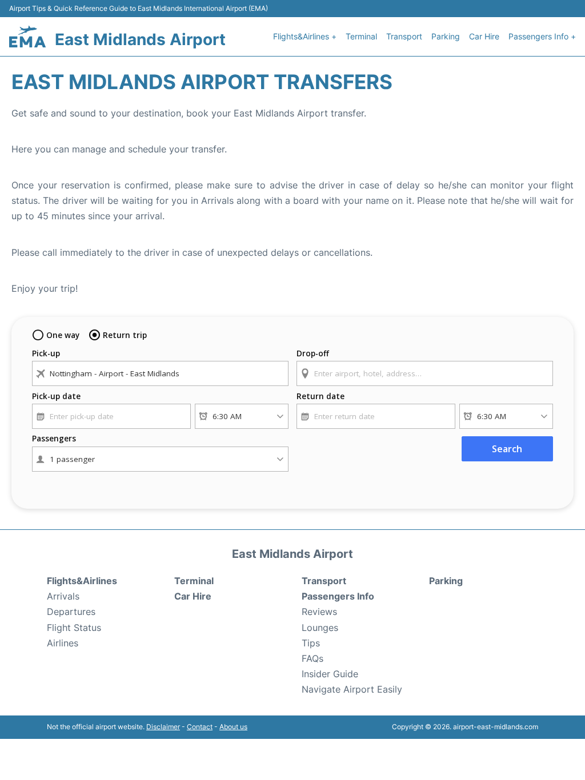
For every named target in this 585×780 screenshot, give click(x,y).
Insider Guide (330, 674)
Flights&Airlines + (304, 36)
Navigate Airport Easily (352, 689)
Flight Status (74, 627)
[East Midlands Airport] (27, 36)
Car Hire (484, 36)
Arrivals (63, 596)
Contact (200, 726)
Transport (404, 36)
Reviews (319, 611)
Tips (311, 643)
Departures (71, 611)
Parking (445, 36)
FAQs (312, 658)
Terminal (361, 36)
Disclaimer (163, 726)
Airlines (62, 643)
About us (233, 726)
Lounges (320, 627)
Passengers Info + (542, 36)
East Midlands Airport (140, 39)
